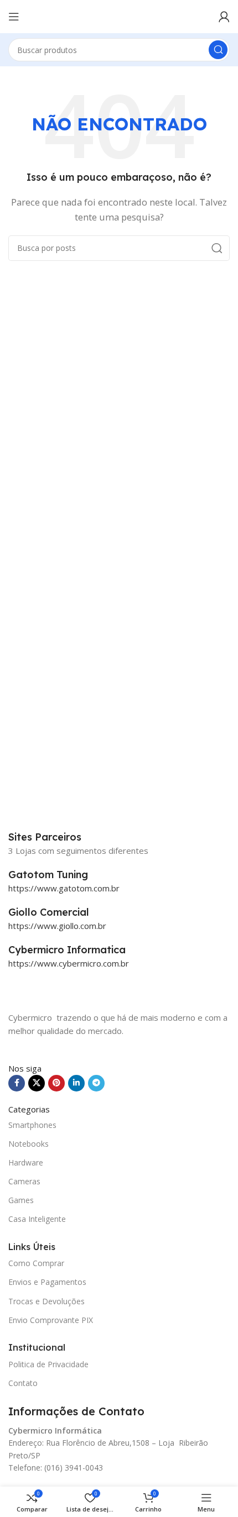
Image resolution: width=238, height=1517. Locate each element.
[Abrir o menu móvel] (14, 17)
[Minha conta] (224, 17)
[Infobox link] (119, 874)
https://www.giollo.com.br (57, 925)
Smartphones (32, 1125)
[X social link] (36, 1083)
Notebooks (28, 1143)
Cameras (24, 1181)
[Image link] (63, 989)
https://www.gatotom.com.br (64, 888)
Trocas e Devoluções (46, 1301)
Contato (23, 1383)
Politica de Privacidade (48, 1364)
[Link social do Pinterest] (56, 1083)
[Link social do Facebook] (16, 1083)
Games (21, 1200)
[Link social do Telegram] (96, 1083)
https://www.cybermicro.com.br (68, 963)
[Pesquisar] (218, 49)
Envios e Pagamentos (47, 1282)
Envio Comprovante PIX (50, 1320)
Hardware (25, 1162)
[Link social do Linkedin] (76, 1083)
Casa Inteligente (37, 1219)
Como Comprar (36, 1263)
